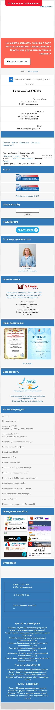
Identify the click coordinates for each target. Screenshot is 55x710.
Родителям (24, 142)
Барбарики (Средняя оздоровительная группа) (27, 690)
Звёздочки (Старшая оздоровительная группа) (27, 693)
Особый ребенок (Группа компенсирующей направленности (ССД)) (27, 639)
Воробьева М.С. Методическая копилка (18, 478)
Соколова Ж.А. (8, 426)
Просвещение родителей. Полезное (17, 504)
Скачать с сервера (11, 156)
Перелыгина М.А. (9, 462)
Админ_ (6, 161)
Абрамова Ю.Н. (8, 433)
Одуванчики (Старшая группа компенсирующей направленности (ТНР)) (27, 654)
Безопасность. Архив (11, 446)
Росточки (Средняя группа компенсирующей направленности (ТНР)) (27, 649)
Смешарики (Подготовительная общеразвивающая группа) (27, 678)
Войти (23, 71)
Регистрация (33, 71)
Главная (6, 142)
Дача (4, 415)
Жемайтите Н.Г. (9, 452)
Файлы (15, 142)
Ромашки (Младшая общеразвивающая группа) (27, 669)
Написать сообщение (17, 62)
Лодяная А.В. (7, 498)
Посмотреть (27, 363)
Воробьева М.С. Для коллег (13, 472)
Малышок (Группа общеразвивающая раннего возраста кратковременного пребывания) (27, 628)
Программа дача (9, 420)
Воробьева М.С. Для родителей (15, 467)
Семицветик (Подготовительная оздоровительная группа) (27, 696)
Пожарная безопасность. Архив (15, 488)
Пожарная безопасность (23, 158)
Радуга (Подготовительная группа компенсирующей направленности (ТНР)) (28, 659)
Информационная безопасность (16, 441)
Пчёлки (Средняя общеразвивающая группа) (27, 672)
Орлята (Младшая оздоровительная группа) (27, 688)
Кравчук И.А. (7, 457)
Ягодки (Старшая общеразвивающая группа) (28, 674)
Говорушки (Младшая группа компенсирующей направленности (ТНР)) (27, 644)
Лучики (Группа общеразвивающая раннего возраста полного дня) (27, 633)
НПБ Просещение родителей (14, 493)
